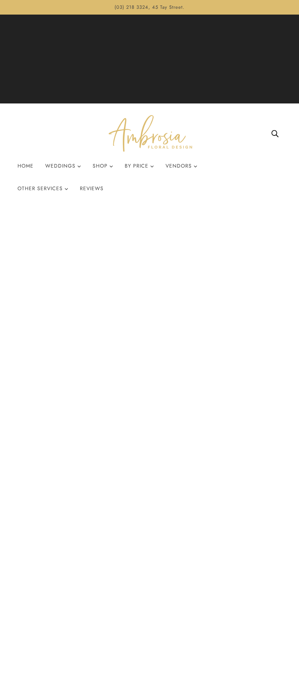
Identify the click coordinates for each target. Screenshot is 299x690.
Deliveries (142, 579)
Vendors (180, 165)
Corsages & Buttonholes (246, 623)
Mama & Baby (234, 614)
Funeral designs (236, 631)
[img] (274, 133)
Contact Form (146, 596)
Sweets (225, 579)
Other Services (41, 188)
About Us (141, 570)
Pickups (139, 588)
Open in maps (36, 456)
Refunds (139, 605)
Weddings (61, 165)
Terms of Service (150, 623)
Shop (101, 165)
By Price (137, 165)
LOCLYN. (34, 663)
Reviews (92, 188)
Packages (228, 605)
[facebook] (26, 583)
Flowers (226, 570)
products (209, 297)
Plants (224, 596)
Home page (130, 297)
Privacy (138, 614)
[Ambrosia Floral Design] (149, 133)
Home (26, 165)
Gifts (223, 588)
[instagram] (38, 583)
